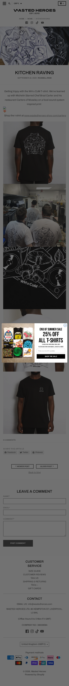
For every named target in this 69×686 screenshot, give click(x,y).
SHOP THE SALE (51, 356)
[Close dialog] (65, 325)
